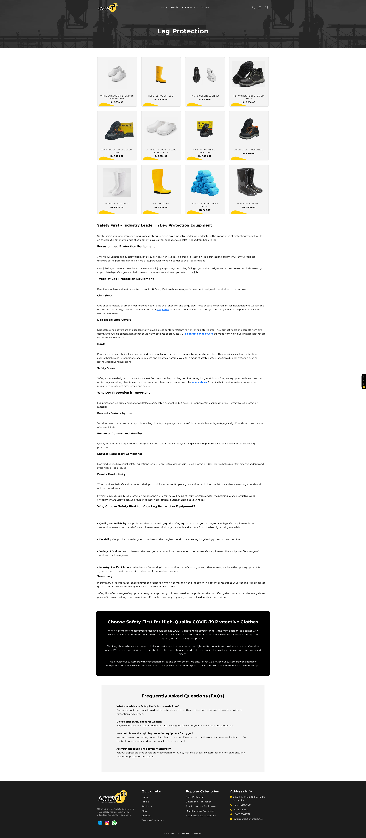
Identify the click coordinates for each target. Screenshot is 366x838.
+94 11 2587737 (242, 814)
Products (147, 806)
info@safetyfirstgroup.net (248, 819)
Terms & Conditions (153, 820)
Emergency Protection (199, 801)
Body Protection (195, 797)
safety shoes (199, 382)
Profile (145, 801)
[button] (196, 7)
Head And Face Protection (201, 815)
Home (145, 797)
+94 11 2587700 (242, 804)
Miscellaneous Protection (200, 811)
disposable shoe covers (199, 333)
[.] (196, 7)
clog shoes (163, 309)
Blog (144, 811)
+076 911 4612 (241, 809)
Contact (146, 815)
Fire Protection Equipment (201, 806)
